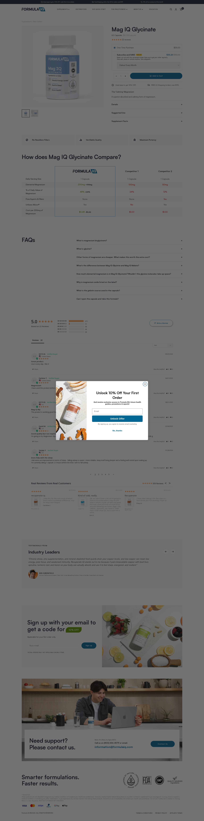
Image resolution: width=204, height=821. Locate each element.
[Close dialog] (145, 384)
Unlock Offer (117, 418)
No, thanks (117, 431)
